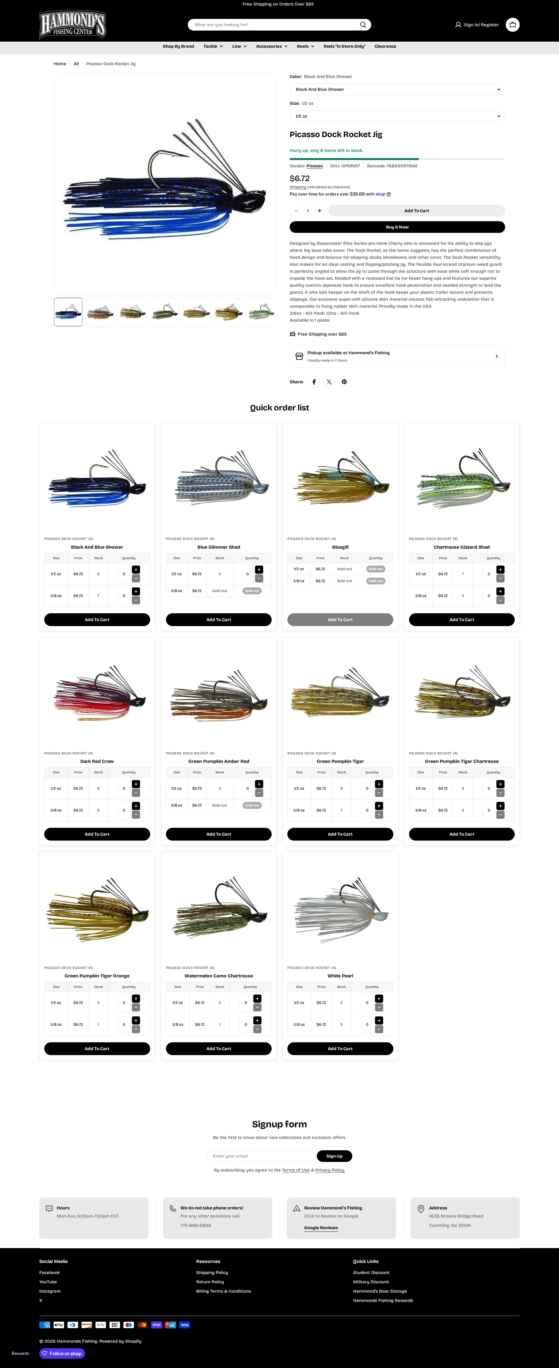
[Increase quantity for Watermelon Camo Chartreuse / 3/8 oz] (257, 1020)
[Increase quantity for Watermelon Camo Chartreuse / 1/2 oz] (257, 999)
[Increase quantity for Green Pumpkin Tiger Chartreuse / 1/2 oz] (500, 784)
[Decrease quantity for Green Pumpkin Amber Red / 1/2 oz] (259, 793)
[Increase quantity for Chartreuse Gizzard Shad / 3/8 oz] (500, 591)
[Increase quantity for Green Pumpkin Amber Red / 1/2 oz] (259, 784)
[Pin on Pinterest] (344, 382)
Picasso (315, 166)
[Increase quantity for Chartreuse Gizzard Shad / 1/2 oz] (500, 570)
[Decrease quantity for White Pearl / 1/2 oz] (379, 1007)
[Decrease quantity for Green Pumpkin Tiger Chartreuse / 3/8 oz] (500, 815)
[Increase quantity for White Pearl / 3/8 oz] (379, 1020)
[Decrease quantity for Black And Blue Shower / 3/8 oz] (136, 600)
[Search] (363, 24)
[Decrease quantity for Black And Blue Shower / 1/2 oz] (136, 578)
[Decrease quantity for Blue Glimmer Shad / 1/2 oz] (259, 578)
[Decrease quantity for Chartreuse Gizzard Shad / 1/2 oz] (500, 578)
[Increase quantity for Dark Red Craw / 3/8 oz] (136, 806)
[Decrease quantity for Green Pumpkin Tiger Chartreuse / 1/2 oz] (500, 793)
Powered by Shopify (120, 1341)
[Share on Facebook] (314, 382)
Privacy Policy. (330, 1170)
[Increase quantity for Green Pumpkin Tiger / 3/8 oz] (379, 806)
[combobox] (279, 25)
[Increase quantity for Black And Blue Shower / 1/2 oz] (136, 570)
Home (60, 63)
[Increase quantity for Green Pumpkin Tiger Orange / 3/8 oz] (136, 1020)
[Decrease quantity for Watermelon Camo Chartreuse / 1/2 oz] (257, 1007)
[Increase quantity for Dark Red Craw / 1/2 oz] (136, 784)
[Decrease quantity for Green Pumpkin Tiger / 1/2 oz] (379, 793)
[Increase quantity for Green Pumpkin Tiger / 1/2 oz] (379, 784)
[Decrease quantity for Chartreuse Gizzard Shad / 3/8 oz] (500, 600)
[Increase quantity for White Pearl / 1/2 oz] (379, 999)
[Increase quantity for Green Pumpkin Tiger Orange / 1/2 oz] (136, 999)
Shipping (298, 187)
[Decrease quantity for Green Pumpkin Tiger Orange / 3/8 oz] (136, 1029)
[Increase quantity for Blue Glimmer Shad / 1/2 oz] (259, 570)
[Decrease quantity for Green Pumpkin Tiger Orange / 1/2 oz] (136, 1007)
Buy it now (397, 227)
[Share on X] (329, 382)
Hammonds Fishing (77, 1341)
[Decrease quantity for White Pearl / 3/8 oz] (379, 1029)
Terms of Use (296, 1170)
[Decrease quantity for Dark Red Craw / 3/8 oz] (136, 815)
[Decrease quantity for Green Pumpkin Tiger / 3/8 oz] (379, 815)
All (76, 63)
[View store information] (496, 356)
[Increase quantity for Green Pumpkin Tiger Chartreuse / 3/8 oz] (500, 806)
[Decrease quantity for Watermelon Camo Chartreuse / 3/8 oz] (257, 1029)
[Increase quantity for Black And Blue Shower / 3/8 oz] (136, 591)
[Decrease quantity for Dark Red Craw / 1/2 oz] (136, 793)
